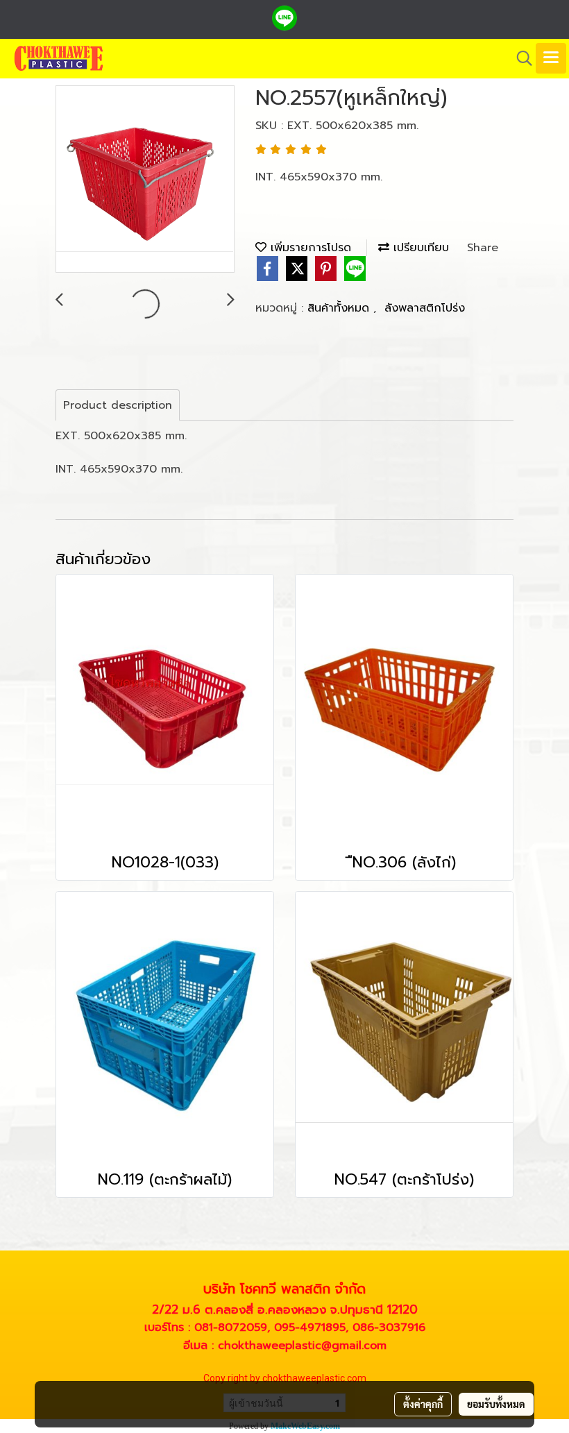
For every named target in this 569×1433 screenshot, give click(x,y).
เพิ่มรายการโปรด (308, 247)
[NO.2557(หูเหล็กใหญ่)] (145, 179)
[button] (520, 58)
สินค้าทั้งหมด (340, 308)
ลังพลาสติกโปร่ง (424, 308)
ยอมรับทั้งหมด (496, 1404)
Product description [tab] (117, 405)
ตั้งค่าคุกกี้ (423, 1404)
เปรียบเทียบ (419, 247)
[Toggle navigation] (551, 58)
